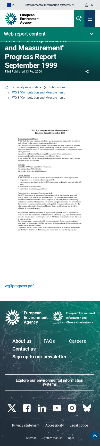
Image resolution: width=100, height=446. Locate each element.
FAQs (49, 341)
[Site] (34, 18)
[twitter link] (12, 408)
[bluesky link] (87, 408)
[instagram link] (72, 408)
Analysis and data (29, 87)
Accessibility (54, 425)
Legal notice (79, 425)
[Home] (7, 87)
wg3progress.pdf (19, 286)
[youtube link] (57, 408)
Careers (77, 341)
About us (22, 341)
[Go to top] (94, 435)
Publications (57, 87)
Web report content (25, 34)
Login (70, 438)
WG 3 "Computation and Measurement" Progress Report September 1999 (39, 92)
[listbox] (49, 5)
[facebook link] (27, 408)
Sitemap (31, 438)
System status (51, 438)
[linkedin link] (42, 408)
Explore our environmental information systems (49, 382)
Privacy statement (26, 425)
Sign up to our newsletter (39, 357)
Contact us (24, 349)
